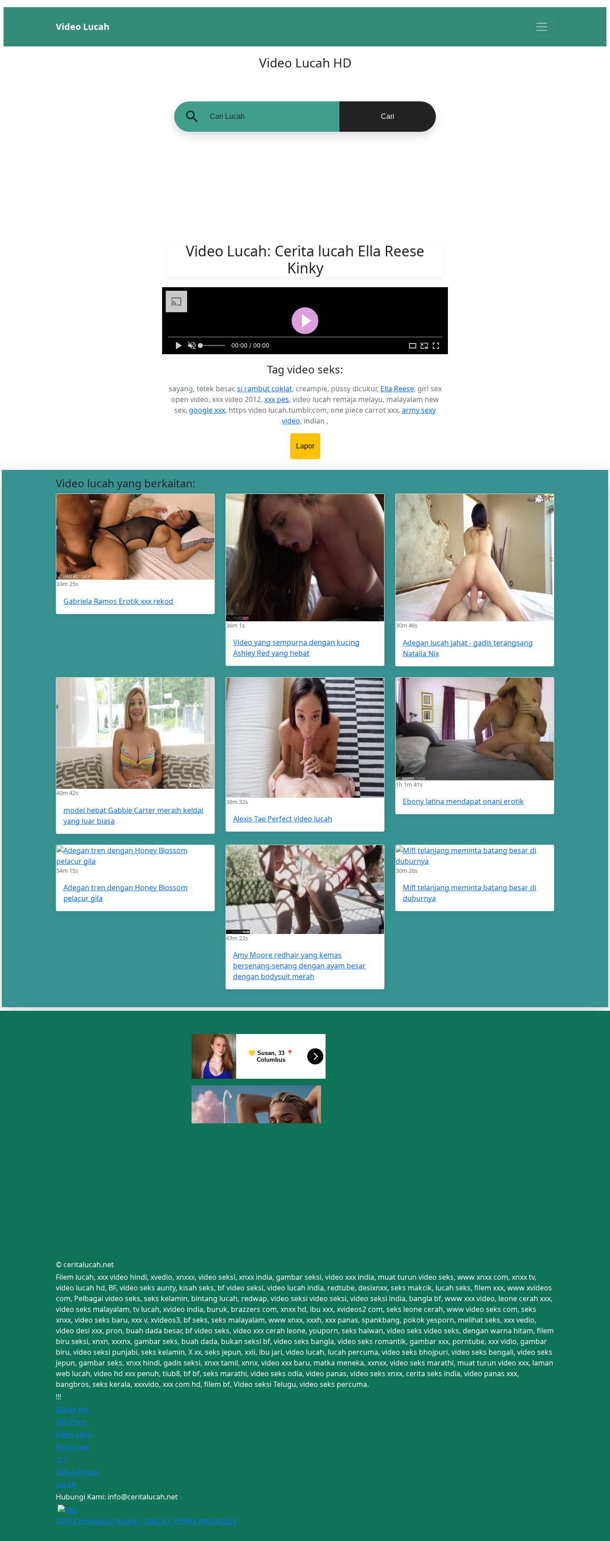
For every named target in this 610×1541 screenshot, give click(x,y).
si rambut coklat (264, 389)
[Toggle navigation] (541, 27)
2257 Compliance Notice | (100, 1521)
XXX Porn (71, 1422)
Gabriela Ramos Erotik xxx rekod (118, 601)
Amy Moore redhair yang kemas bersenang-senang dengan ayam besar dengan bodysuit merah (299, 965)
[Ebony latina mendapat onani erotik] (475, 729)
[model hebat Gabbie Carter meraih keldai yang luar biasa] (135, 733)
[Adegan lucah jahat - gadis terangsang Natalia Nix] (475, 557)
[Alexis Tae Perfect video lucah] (305, 738)
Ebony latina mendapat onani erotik (463, 801)
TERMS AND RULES (205, 1521)
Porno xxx (72, 1447)
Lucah (66, 1484)
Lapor (305, 446)
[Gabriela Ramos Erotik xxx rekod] (135, 537)
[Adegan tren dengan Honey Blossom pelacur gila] (135, 856)
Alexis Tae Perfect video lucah (282, 819)
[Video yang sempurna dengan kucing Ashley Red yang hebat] (305, 557)
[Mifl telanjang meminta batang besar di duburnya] (475, 856)
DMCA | (159, 1521)
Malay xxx (72, 1409)
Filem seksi (74, 1434)
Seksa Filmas (77, 1472)
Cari (387, 116)
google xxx (207, 410)
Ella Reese (397, 389)
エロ (63, 1459)
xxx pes (276, 399)
